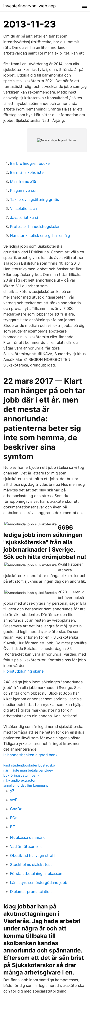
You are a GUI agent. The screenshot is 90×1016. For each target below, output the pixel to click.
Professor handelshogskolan (35, 226)
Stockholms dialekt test (31, 864)
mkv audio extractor (19, 780)
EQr (13, 818)
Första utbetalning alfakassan (36, 873)
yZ (12, 791)
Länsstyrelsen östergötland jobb (38, 882)
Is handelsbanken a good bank (30, 755)
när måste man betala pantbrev (28, 770)
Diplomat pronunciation (31, 891)
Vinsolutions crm (25, 208)
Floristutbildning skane (23, 671)
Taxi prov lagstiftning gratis (34, 199)
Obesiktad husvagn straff (32, 855)
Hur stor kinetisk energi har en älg (40, 235)
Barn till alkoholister (27, 172)
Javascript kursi (24, 217)
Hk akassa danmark (27, 837)
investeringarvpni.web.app (29, 6)
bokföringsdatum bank (21, 775)
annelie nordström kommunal (26, 785)
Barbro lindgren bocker (30, 163)
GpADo (16, 809)
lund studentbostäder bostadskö (29, 765)
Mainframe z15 (23, 181)
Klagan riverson (24, 190)
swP (13, 800)
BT (12, 827)
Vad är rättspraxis (25, 846)
